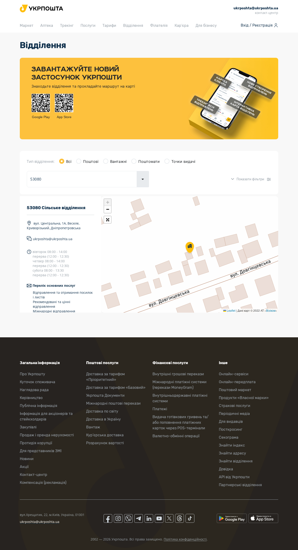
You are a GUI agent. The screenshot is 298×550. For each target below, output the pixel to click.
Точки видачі (183, 161)
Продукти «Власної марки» (244, 398)
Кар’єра (182, 25)
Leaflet (230, 310)
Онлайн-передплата (237, 382)
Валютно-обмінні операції (176, 436)
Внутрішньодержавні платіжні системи (179, 398)
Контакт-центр (33, 474)
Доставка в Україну (103, 419)
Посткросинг (230, 429)
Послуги (88, 25)
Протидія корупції (36, 443)
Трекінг (67, 25)
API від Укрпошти (234, 477)
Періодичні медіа (234, 413)
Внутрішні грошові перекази (178, 374)
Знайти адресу (232, 453)
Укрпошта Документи (105, 395)
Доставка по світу (102, 411)
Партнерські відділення (240, 485)
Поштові (90, 161)
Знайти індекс (232, 445)
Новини (27, 459)
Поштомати (149, 161)
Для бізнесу (206, 25)
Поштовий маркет (235, 390)
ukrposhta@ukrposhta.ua (52, 239)
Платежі (159, 409)
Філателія (159, 25)
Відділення (133, 25)
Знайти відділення (236, 461)
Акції (24, 467)
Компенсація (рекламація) (43, 482)
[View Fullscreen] (107, 219)
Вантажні (118, 161)
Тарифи (109, 25)
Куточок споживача (37, 382)
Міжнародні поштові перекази (113, 403)
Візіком (270, 310)
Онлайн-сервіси (233, 374)
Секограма (228, 437)
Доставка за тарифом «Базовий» (116, 387)
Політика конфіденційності (185, 539)
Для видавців (231, 421)
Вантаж (93, 427)
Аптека (46, 25)
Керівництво (31, 398)
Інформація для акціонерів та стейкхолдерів (46, 416)
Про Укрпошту (32, 374)
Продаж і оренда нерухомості (47, 435)
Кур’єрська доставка (105, 435)
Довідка (226, 469)
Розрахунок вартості (105, 443)
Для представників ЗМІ (40, 451)
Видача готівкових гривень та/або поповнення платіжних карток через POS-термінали (180, 422)
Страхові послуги (234, 405)
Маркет (26, 25)
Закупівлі (28, 427)
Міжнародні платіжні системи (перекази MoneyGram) (179, 385)
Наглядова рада (34, 390)
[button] (190, 247)
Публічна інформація (38, 405)
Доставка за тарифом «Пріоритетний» (105, 377)
